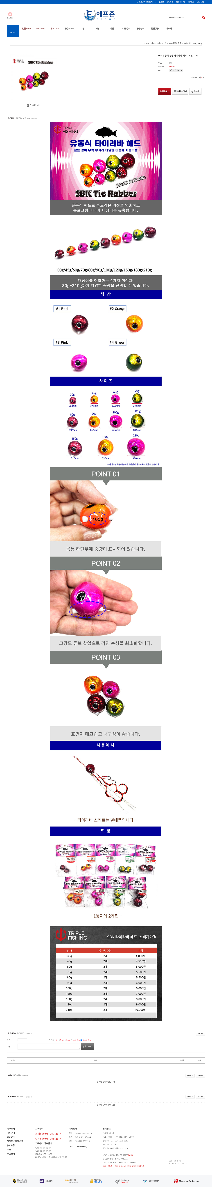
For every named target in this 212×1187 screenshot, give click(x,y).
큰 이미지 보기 (35, 105)
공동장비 (140, 28)
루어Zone (55, 28)
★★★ (68, 1040)
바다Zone (40, 28)
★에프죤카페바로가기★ (146, 2)
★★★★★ (86, 1040)
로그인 (161, 2)
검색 (202, 17)
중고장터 (11, 1153)
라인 (112, 28)
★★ (61, 1040)
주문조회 (190, 2)
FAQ (9, 1149)
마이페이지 (180, 2)
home (146, 43)
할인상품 (154, 28)
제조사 (169, 28)
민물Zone (26, 28)
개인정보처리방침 (15, 1141)
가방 (97, 28)
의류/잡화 (126, 28)
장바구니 (200, 2)
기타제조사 (162, 43)
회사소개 (11, 1128)
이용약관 (11, 1137)
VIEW (131, 1155)
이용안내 (11, 1132)
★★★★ (76, 1040)
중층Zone (69, 28)
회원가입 (170, 2)
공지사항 (11, 1145)
